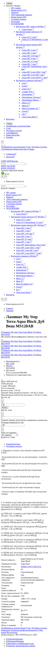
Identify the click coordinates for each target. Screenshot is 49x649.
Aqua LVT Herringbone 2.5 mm (29, 222)
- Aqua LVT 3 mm (29, 37)
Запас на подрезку (9, 433)
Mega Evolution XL (24, 284)
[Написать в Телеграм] (6, 174)
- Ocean (25, 111)
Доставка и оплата (14, 130)
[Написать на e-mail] (8, 174)
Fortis (19, 262)
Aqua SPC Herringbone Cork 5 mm (31, 245)
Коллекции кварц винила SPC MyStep (28, 225)
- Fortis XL (26, 89)
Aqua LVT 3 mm (23, 220)
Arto (18, 259)
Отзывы (9, 137)
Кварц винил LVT (19, 10)
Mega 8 (19, 281)
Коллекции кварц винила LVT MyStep (28, 217)
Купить (4, 408)
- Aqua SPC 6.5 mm (30, 61)
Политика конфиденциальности (24, 630)
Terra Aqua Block (24, 292)
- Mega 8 (25, 106)
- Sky (24, 114)
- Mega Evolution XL (30, 108)
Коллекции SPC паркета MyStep (31, 26)
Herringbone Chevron (25, 273)
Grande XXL (22, 267)
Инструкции (12, 632)
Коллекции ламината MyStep (29, 80)
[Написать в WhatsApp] (2, 174)
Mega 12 (20, 278)
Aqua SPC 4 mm (24, 228)
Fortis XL (20, 264)
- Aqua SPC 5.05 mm (30, 56)
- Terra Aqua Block (29, 117)
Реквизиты (5, 630)
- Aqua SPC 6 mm (29, 58)
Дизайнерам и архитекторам (18, 126)
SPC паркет (16, 8)
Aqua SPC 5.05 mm (25, 234)
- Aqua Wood (27, 29)
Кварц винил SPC (19, 17)
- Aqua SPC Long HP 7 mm (33, 75)
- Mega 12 (26, 103)
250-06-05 (8, 168)
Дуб (22, 575)
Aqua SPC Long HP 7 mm (27, 250)
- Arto (24, 83)
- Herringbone (28, 94)
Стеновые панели (18, 19)
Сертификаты (12, 133)
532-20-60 (8, 166)
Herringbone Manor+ (25, 276)
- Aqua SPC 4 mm (29, 50)
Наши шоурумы (13, 135)
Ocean (19, 287)
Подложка (15, 21)
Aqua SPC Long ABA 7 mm (28, 248)
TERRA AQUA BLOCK (31, 567)
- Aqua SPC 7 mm (29, 64)
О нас (8, 128)
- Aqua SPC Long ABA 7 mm (33, 72)
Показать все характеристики (18, 375)
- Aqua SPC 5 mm (29, 53)
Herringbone (22, 270)
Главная (9, 308)
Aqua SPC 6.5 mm (24, 239)
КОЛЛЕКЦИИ (17, 24)
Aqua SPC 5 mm (23, 231)
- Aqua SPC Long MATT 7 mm (34, 78)
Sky (18, 290)
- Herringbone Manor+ (31, 100)
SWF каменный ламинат (21, 15)
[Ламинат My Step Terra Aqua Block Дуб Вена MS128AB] (24, 334)
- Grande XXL (27, 92)
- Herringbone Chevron (31, 97)
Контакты (10, 119)
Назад (9, 3)
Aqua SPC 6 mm (24, 236)
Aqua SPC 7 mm (24, 242)
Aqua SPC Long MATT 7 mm (29, 253)
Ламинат (15, 12)
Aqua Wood (22, 214)
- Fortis (24, 86)
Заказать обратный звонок (12, 170)
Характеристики (13, 444)
